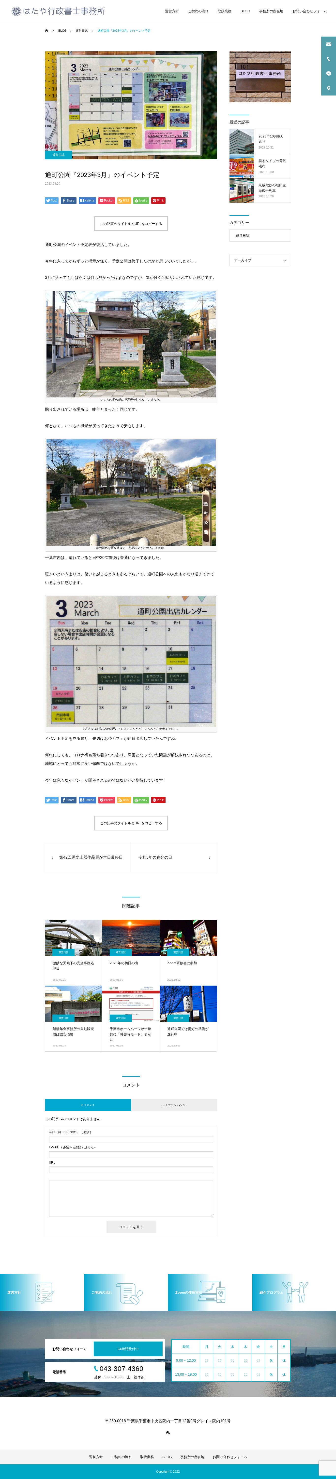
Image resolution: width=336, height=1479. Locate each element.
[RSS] (168, 1432)
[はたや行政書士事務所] (58, 11)
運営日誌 (58, 155)
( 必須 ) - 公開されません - (72, 1147)
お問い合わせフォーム (309, 11)
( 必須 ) (70, 1132)
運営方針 (172, 11)
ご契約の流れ (198, 11)
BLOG (245, 11)
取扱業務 (224, 11)
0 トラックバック (174, 1105)
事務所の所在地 (271, 11)
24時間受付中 (128, 1349)
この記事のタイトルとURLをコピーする (131, 224)
